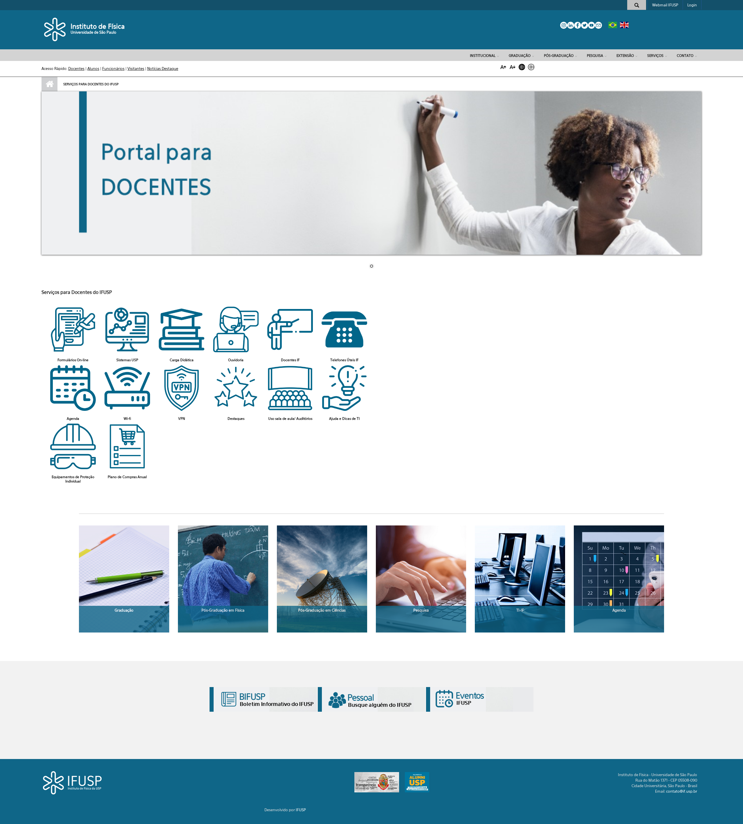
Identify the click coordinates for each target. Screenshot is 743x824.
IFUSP (301, 809)
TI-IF (520, 610)
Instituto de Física (98, 26)
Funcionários (113, 68)
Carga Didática (182, 360)
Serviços (655, 55)
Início (49, 84)
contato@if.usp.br (681, 791)
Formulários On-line (73, 360)
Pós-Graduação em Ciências (322, 610)
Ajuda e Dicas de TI (344, 418)
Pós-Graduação (559, 55)
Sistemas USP (127, 360)
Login (692, 5)
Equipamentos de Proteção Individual (73, 479)
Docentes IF (290, 360)
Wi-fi (127, 418)
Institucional (482, 55)
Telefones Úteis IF (344, 360)
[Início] (55, 29)
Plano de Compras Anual (127, 477)
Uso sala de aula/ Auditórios (290, 418)
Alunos (93, 68)
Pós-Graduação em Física (222, 610)
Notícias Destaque (162, 68)
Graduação (520, 55)
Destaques (236, 418)
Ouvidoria (236, 360)
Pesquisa (595, 55)
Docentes (76, 68)
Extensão (625, 55)
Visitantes (135, 68)
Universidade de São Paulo (93, 32)
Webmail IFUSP (665, 5)
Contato (685, 55)
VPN (181, 418)
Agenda (73, 418)
